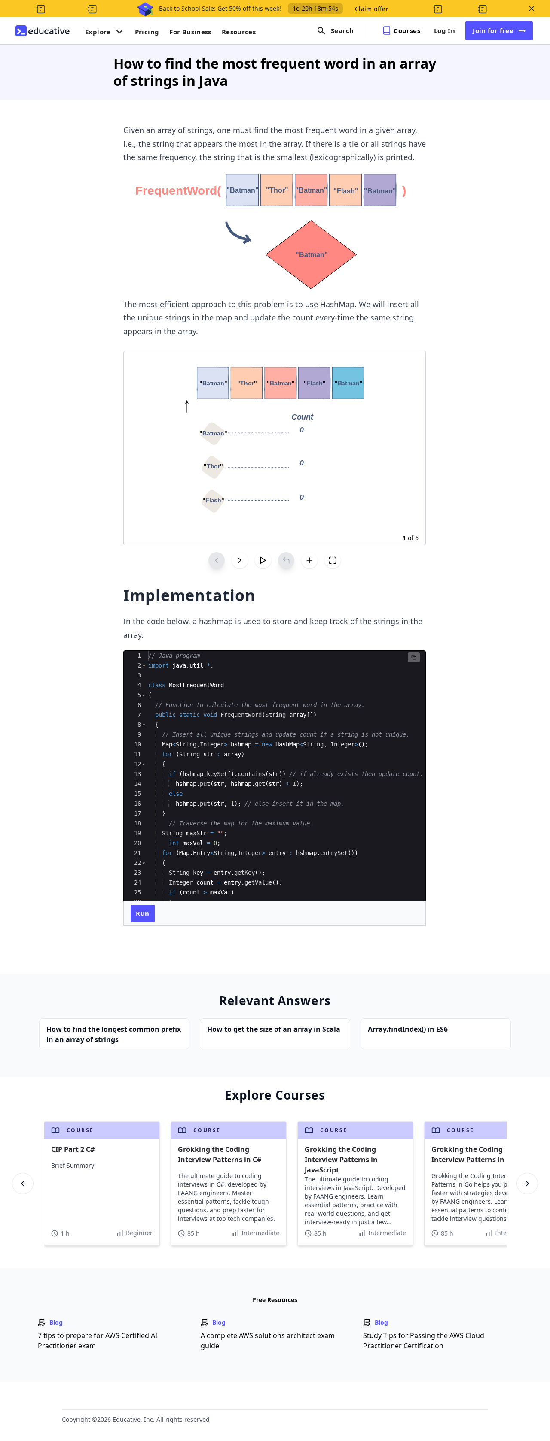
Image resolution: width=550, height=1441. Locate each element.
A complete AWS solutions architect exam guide (268, 1340)
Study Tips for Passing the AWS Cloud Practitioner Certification (423, 1340)
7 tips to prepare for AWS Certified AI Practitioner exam (97, 1340)
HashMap (337, 304)
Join (493, 30)
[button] (143, 666)
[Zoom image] (274, 231)
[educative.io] (42, 30)
